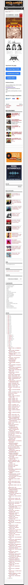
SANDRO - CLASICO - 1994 (13, 385)
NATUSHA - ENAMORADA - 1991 (13, 460)
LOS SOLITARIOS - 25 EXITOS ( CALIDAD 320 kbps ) (16, 194)
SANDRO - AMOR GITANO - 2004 (14, 375)
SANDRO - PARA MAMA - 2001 (13, 383)
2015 (8, 329)
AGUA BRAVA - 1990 (11, 466)
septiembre (10, 338)
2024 (8, 318)
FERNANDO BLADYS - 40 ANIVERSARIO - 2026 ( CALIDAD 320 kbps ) (16, 227)
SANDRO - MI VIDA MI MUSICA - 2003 (14, 377)
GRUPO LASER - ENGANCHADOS (14, 374)
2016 (8, 328)
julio (9, 341)
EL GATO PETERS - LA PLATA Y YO (14, 435)
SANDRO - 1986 (11, 394)
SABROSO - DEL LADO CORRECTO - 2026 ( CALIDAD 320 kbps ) (16, 214)
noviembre (10, 336)
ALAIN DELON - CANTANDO (13, 465)
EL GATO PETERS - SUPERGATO (14, 431)
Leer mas (13, 127)
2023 (8, 319)
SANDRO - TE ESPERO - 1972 (13, 404)
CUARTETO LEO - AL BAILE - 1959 (14, 498)
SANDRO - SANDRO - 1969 (13, 408)
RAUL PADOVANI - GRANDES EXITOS (14, 445)
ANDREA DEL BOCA (11, 439)
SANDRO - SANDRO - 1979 (13, 398)
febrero (9, 578)
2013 (8, 332)
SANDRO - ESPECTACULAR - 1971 (14, 405)
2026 (8, 315)
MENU (7, 8)
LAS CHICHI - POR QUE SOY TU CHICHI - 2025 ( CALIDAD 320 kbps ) (16, 221)
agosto (9, 340)
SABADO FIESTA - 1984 (12, 487)
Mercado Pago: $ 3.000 (13, 69)
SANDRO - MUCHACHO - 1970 (13, 407)
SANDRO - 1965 (11, 423)
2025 (8, 316)
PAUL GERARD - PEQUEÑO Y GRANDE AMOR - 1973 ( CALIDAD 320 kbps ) (17, 208)
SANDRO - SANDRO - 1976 (13, 399)
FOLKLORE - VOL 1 (11, 434)
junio (9, 342)
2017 (8, 327)
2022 (8, 320)
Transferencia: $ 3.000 (13, 73)
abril (9, 345)
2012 (8, 333)
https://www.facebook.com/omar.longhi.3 (12, 270)
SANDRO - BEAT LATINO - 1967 (13, 414)
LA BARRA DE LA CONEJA (12, 393)
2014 (8, 331)
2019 (8, 324)
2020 (8, 323)
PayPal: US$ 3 (11, 77)
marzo (9, 346)
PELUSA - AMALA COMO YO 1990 (14, 481)
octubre (9, 337)
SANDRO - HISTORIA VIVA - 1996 (14, 384)
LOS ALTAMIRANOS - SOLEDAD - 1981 (13, 15)
